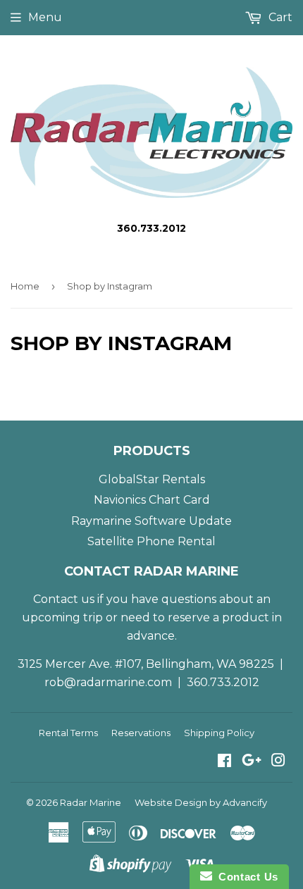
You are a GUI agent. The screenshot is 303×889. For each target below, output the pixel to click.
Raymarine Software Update (151, 521)
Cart (279, 17)
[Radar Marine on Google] (251, 762)
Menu (45, 17)
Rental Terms (68, 732)
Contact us (63, 599)
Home (25, 286)
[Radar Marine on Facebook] (224, 762)
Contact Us (245, 877)
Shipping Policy (219, 732)
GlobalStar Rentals (152, 479)
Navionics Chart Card (152, 499)
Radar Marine (90, 802)
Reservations (141, 732)
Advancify (245, 802)
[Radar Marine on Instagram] (278, 762)
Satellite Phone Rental (151, 541)
